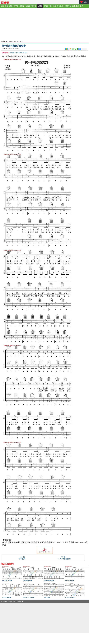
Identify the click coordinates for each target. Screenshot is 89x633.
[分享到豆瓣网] (73, 49)
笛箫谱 (28, 6)
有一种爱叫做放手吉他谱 (14, 46)
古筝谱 (33, 6)
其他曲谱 (75, 6)
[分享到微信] (76, 49)
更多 (81, 6)
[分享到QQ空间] (66, 49)
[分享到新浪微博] (69, 49)
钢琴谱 (16, 6)
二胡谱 (22, 6)
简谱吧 (5, 2)
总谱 (10, 6)
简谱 (6, 6)
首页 (2, 6)
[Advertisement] (44, 24)
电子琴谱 (52, 6)
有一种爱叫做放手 (21, 52)
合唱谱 (45, 6)
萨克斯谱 (60, 6)
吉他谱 (39, 6)
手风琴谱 (68, 6)
